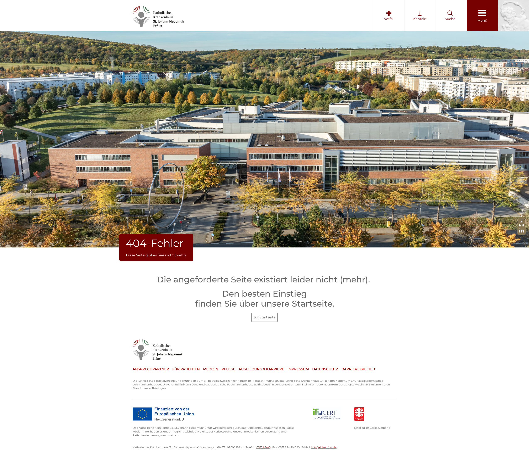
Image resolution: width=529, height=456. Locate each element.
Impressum (298, 369)
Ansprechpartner (151, 369)
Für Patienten (186, 369)
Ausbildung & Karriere (261, 369)
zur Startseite (264, 317)
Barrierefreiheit (358, 369)
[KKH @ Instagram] (521, 226)
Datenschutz (325, 369)
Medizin (210, 369)
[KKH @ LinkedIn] (521, 230)
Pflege (228, 369)
